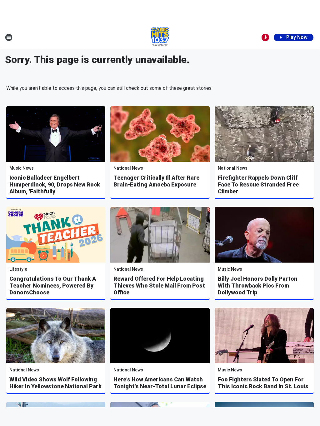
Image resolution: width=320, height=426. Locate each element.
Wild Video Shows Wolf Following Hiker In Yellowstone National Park (55, 383)
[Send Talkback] (265, 37)
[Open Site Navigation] (8, 37)
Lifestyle (18, 269)
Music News (21, 168)
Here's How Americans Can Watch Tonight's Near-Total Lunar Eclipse (159, 383)
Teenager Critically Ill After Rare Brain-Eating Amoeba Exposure (156, 181)
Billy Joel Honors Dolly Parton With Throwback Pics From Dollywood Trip (258, 285)
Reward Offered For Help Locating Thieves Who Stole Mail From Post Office (159, 285)
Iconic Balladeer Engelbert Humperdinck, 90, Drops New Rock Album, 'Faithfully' (54, 184)
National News (128, 168)
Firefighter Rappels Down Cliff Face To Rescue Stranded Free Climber (258, 184)
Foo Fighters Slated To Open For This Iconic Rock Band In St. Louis (263, 383)
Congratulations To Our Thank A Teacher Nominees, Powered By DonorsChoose (52, 285)
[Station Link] (160, 37)
